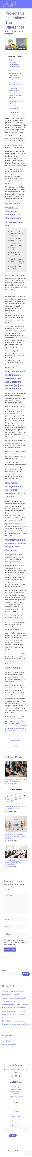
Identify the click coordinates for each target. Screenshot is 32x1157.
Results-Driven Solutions (16, 1096)
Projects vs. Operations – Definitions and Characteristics (14, 63)
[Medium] (19, 1076)
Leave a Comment (11, 31)
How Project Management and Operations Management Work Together (15, 93)
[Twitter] (12, 1076)
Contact (16, 1114)
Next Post (16, 746)
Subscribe (16, 1126)
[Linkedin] (16, 1076)
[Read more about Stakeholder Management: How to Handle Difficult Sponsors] (16, 769)
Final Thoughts (13, 112)
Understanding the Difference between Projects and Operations (15, 105)
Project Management (11, 783)
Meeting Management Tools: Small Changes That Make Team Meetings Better (16, 862)
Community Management (16, 1091)
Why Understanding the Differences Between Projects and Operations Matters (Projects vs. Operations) (15, 77)
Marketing (16, 1087)
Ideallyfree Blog (16, 1116)
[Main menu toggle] (28, 4)
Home (16, 1107)
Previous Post (16, 740)
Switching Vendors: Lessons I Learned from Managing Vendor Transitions (15, 836)
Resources (16, 1111)
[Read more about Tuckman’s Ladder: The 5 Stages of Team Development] (16, 796)
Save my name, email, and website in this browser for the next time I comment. (16, 942)
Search (4, 970)
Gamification (6, 1041)
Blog (16, 1109)
